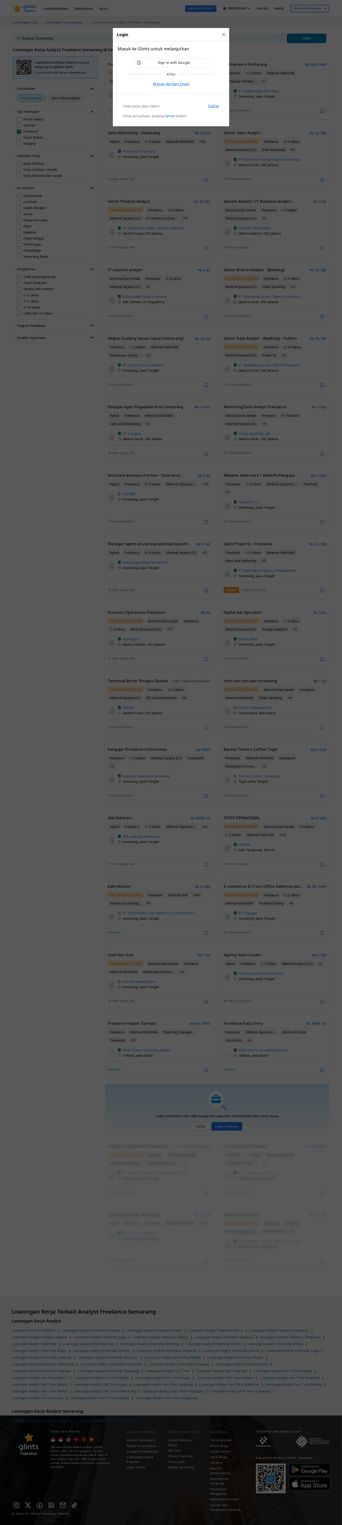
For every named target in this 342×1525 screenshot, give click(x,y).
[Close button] (223, 34)
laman (170, 116)
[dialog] (171, 77)
